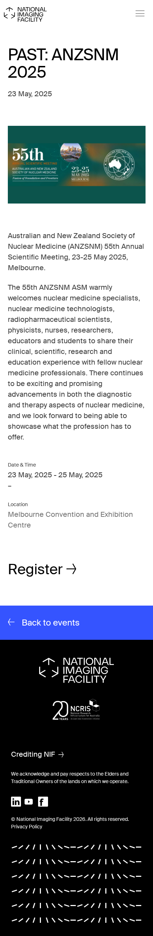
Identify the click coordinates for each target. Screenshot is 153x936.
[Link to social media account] (16, 801)
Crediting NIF (33, 754)
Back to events (51, 622)
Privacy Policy (26, 826)
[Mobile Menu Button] (140, 13)
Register (35, 569)
